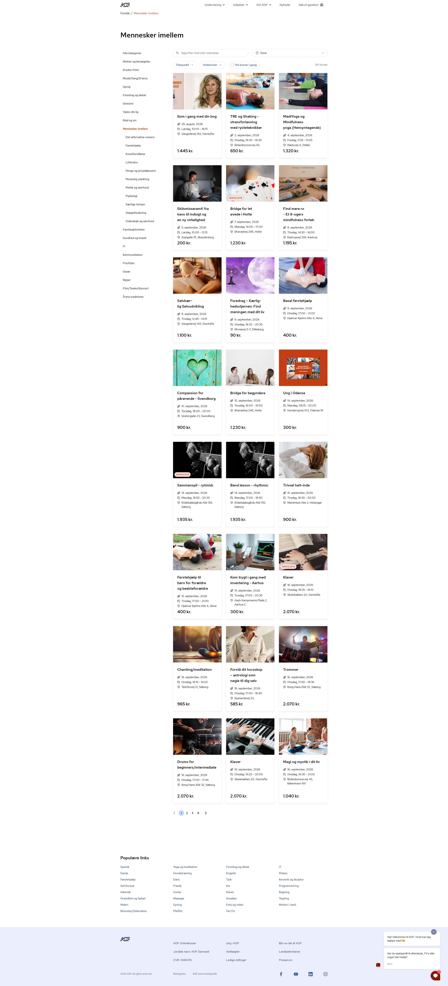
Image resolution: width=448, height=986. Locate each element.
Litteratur (132, 162)
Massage (178, 898)
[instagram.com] (325, 974)
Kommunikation (132, 255)
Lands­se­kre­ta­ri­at (289, 951)
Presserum (285, 960)
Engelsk (231, 873)
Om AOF (262, 5)
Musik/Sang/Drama (135, 78)
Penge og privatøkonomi (141, 171)
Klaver (230, 892)
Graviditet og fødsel (132, 898)
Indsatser (238, 5)
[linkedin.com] (311, 974)
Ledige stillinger (236, 960)
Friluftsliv (129, 263)
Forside (125, 13)
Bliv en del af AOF (290, 943)
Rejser (127, 280)
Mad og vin (129, 120)
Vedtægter (233, 951)
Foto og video (234, 905)
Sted (263, 53)
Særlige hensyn (135, 204)
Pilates (283, 873)
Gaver (127, 271)
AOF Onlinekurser (184, 943)
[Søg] (177, 53)
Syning (177, 905)
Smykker (231, 898)
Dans (176, 879)
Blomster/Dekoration (133, 911)
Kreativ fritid (131, 70)
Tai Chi (230, 911)
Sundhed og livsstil (134, 238)
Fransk (177, 886)
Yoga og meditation (185, 867)
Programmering (289, 886)
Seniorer (128, 103)
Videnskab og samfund (140, 221)
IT (124, 246)
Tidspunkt (182, 65)
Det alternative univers (140, 137)
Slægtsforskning (136, 213)
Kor (228, 886)
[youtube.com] (296, 974)
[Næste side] (204, 813)
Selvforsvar (127, 886)
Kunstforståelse (135, 154)
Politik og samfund (137, 187)
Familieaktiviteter (134, 229)
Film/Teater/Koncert (136, 288)
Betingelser (179, 973)
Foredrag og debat (134, 95)
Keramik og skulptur (291, 879)
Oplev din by (131, 112)
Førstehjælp (133, 145)
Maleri (124, 905)
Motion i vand (287, 905)
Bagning (284, 892)
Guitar (177, 892)
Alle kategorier (132, 53)
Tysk (229, 879)
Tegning (284, 898)
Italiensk (125, 892)
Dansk (124, 873)
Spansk (124, 867)
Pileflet (177, 911)
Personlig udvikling (137, 179)
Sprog (126, 87)
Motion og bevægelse (136, 61)
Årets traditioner (133, 297)
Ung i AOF (232, 943)
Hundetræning (182, 873)
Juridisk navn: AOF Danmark (191, 951)
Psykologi (131, 196)
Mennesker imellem (135, 129)
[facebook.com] (281, 974)
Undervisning (213, 5)
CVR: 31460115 (182, 960)
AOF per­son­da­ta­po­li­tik (205, 973)
